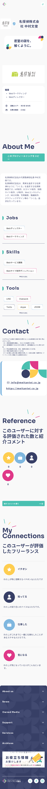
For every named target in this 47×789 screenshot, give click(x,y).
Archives (7, 743)
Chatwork (23, 298)
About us (7, 691)
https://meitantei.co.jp (22, 388)
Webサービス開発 (14, 262)
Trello (9, 307)
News (5, 701)
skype (23, 307)
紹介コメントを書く (11, 503)
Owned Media (11, 712)
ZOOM (37, 307)
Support (7, 722)
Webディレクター (14, 228)
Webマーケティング (15, 236)
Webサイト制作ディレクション (20, 270)
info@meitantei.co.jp (26, 382)
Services (7, 733)
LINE (8, 298)
